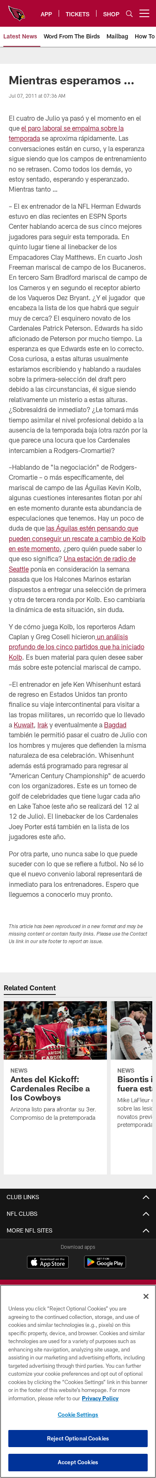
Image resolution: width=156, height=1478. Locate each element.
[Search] (129, 13)
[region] (78, 1381)
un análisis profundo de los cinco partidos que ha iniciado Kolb (76, 647)
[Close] (146, 1296)
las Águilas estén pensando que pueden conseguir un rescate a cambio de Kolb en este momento (77, 538)
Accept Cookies (78, 1462)
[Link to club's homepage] (17, 10)
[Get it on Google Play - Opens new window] (105, 1266)
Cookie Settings (78, 1414)
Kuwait (24, 725)
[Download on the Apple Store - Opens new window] (48, 1263)
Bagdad (115, 725)
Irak (42, 725)
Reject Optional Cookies (78, 1438)
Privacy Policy (100, 1398)
